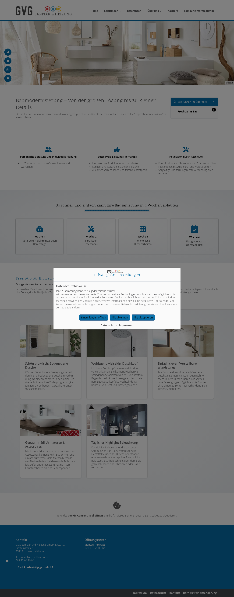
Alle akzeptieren (143, 317)
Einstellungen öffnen (93, 317)
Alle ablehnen (120, 317)
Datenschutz (109, 325)
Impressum (126, 325)
